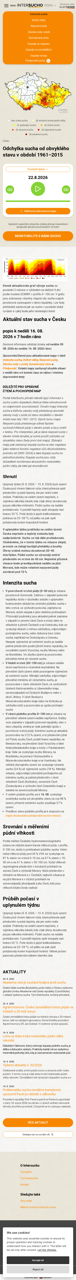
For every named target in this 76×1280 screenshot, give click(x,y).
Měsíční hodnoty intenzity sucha (38, 1207)
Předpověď (9, 368)
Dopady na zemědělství (39, 49)
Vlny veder (26, 1200)
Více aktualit (38, 1122)
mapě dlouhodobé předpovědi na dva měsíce (33, 815)
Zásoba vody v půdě (39, 32)
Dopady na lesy (38, 55)
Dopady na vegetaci (39, 43)
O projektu (26, 1171)
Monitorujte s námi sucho (38, 236)
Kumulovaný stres (39, 37)
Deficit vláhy (38, 20)
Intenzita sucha (38, 14)
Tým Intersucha (29, 1178)
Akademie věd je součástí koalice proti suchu (34, 982)
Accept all (38, 1260)
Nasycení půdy (39, 26)
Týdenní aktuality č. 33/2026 (22, 1065)
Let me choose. (47, 1249)
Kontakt (24, 1184)
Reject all (38, 1269)
